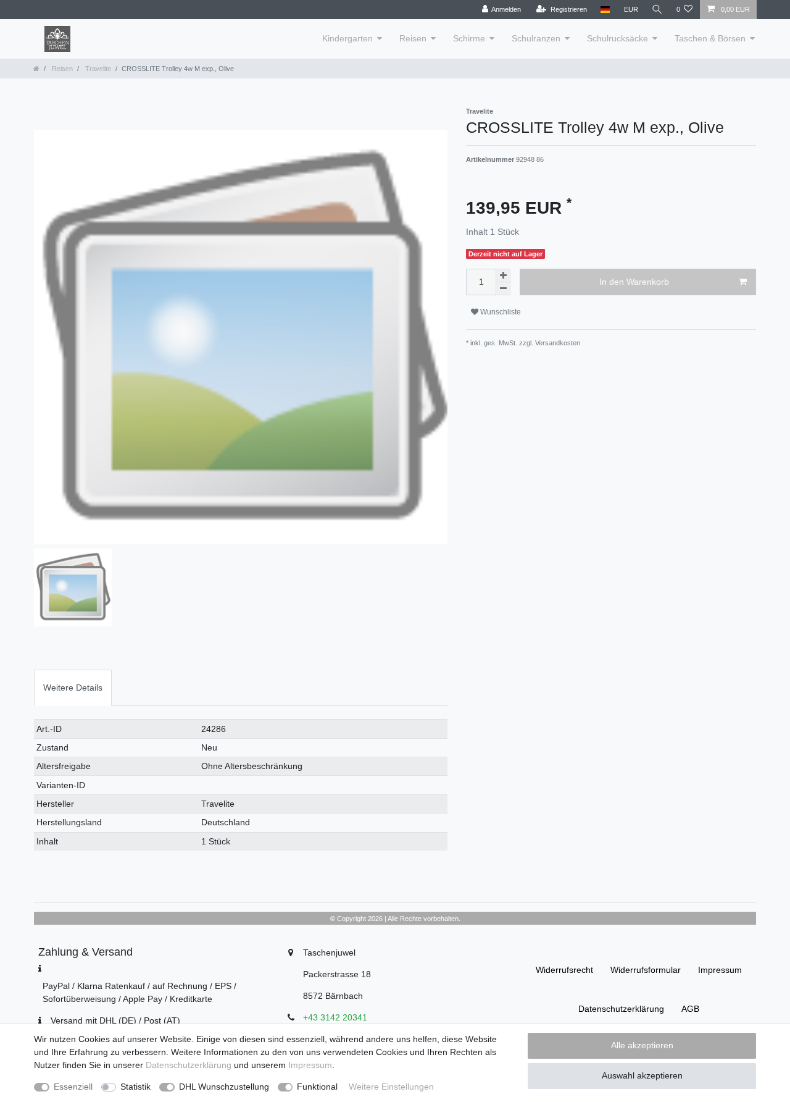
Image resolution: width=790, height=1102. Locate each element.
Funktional (317, 1086)
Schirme (469, 38)
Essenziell (73, 1086)
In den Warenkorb (634, 282)
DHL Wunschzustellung (224, 1086)
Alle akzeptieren (642, 1045)
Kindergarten (347, 38)
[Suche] (657, 9)
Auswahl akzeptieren (642, 1075)
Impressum (720, 970)
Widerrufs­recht (564, 970)
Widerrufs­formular (645, 970)
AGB (690, 1009)
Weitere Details (72, 687)
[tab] (73, 688)
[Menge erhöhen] (503, 275)
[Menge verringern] (503, 288)
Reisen (412, 38)
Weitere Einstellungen (391, 1086)
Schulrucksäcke (617, 38)
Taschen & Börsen (710, 38)
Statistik (135, 1086)
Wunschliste (499, 312)
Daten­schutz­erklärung (621, 1009)
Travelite (97, 68)
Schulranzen (536, 38)
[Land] (605, 9)
